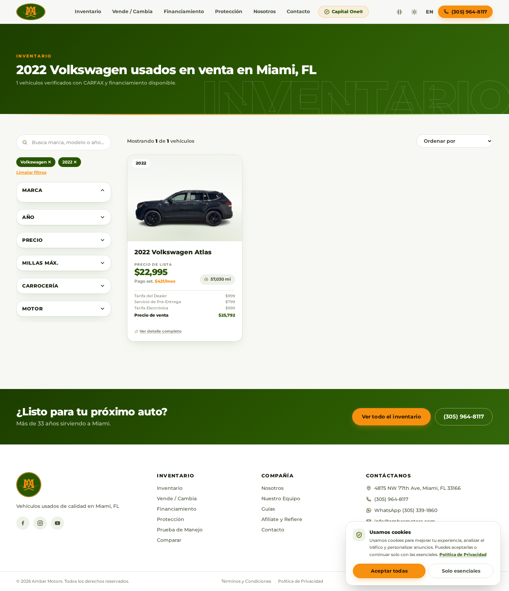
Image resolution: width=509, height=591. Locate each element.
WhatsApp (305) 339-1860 (405, 510)
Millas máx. (40, 263)
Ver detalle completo (160, 331)
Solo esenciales (461, 571)
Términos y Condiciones (246, 581)
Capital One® (347, 11)
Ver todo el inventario (391, 416)
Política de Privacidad (300, 581)
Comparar (169, 540)
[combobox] (63, 142)
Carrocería (40, 286)
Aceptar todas (389, 571)
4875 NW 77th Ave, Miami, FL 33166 (417, 488)
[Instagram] (40, 523)
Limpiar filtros (31, 172)
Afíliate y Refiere (281, 519)
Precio (32, 240)
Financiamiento (184, 11)
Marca (32, 190)
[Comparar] (399, 12)
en (429, 12)
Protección (228, 11)
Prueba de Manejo (180, 530)
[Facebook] (22, 523)
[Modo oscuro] (414, 12)
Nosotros (264, 11)
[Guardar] (216, 166)
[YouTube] (57, 523)
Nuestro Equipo (280, 498)
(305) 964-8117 (464, 416)
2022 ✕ (69, 162)
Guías (268, 509)
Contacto (298, 11)
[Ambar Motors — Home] (30, 11)
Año (28, 217)
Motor (32, 309)
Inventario (88, 11)
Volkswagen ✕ (35, 162)
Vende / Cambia (132, 11)
